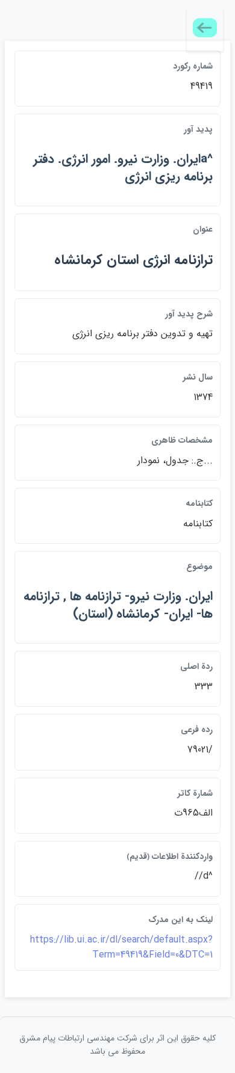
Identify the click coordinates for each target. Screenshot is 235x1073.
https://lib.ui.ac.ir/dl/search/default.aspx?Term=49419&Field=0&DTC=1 (121, 947)
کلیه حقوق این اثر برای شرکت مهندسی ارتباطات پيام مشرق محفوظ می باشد (117, 1044)
